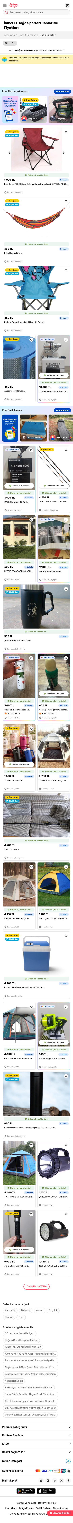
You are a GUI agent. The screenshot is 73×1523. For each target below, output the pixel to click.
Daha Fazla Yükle (36, 1286)
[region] (37, 109)
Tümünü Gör (62, 91)
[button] (5, 5)
